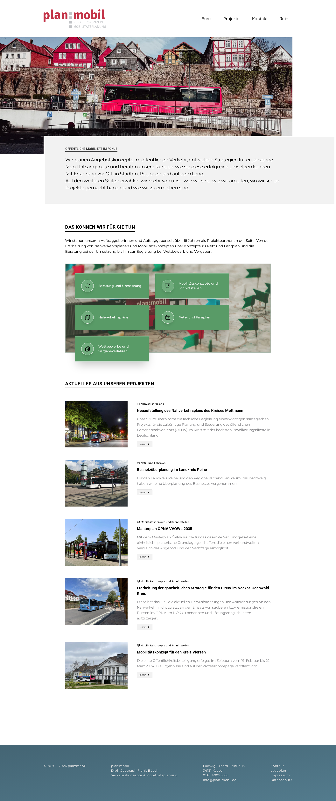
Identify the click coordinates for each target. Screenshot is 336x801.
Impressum (280, 775)
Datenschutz (281, 780)
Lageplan (278, 770)
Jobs (284, 18)
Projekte (231, 18)
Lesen (142, 444)
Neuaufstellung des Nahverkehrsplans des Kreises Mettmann (190, 410)
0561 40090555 (215, 775)
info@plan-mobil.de (219, 780)
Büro (206, 18)
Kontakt (260, 18)
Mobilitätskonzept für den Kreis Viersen (171, 652)
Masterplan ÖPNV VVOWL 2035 (164, 528)
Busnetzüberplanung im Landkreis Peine (172, 469)
